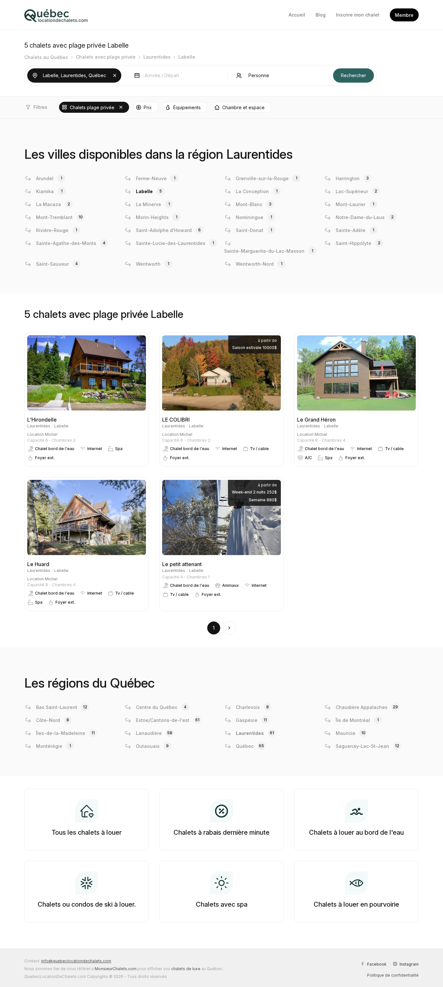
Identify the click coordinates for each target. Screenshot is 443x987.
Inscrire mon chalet (357, 14)
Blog (321, 14)
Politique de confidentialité (393, 975)
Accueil (297, 14)
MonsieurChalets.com (116, 968)
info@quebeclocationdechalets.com (76, 960)
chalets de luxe (185, 968)
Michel (51, 434)
